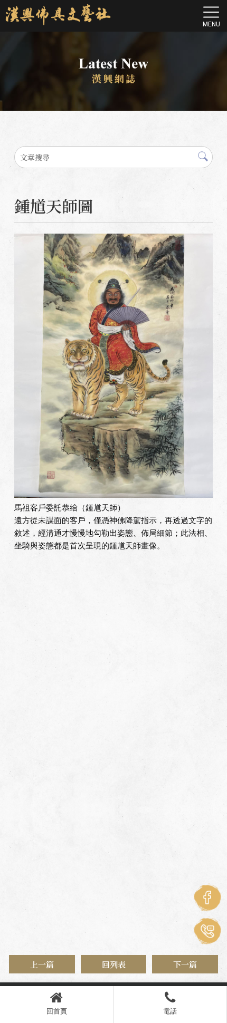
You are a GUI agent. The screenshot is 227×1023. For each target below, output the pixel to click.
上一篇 (42, 964)
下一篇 (185, 964)
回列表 (114, 964)
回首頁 (56, 1011)
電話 (170, 1011)
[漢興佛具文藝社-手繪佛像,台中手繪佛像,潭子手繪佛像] (58, 15)
